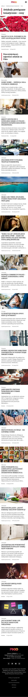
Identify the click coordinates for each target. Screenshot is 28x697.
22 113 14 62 (18, 656)
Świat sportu (17, 673)
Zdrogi (8, 672)
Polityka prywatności (14, 682)
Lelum (9, 669)
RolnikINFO (5, 670)
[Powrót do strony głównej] (14, 649)
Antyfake (12, 672)
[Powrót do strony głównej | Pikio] (14, 2)
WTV (9, 670)
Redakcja (14, 685)
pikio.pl (2, 6)
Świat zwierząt (22, 670)
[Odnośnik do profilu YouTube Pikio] (15, 663)
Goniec (21, 673)
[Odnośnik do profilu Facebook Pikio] (8, 663)
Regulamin (14, 680)
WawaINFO (23, 669)
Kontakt (14, 687)
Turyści (12, 670)
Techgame (4, 672)
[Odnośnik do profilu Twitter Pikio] (12, 663)
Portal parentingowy (18, 672)
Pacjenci (19, 669)
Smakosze (16, 670)
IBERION (14, 653)
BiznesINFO (14, 669)
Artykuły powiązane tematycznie (12, 6)
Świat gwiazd (11, 673)
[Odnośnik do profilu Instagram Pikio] (19, 663)
